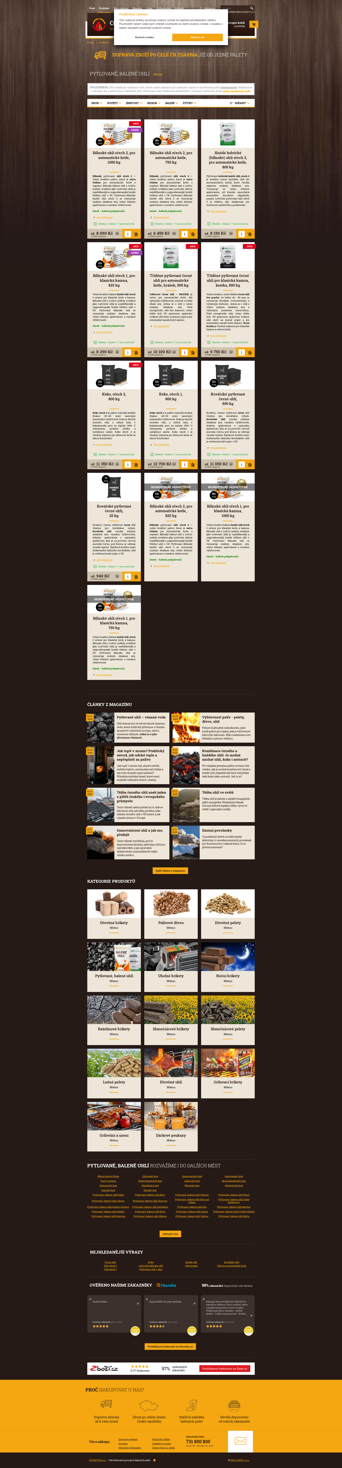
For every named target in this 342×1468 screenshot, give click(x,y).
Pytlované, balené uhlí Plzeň (233, 1194)
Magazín (137, 8)
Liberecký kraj (192, 1180)
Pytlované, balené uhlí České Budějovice (234, 1201)
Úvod (92, 8)
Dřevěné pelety (228, 925)
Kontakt (179, 8)
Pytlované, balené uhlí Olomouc (150, 1200)
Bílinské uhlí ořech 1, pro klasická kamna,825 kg (114, 280)
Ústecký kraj (108, 1190)
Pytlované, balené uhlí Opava (192, 1211)
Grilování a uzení (114, 1137)
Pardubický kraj (150, 1185)
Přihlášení (209, 8)
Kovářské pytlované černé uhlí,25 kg (114, 511)
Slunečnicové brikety (171, 1031)
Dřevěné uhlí (171, 1084)
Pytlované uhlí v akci (150, 1269)
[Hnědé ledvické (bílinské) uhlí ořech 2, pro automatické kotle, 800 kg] (228, 133)
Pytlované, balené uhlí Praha (108, 1194)
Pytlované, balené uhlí (114, 978)
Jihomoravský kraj (192, 1176)
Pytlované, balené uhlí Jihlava (150, 1216)
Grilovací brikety (228, 1084)
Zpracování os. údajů (163, 1447)
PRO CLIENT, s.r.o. (239, 1460)
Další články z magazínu (170, 870)
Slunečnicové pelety (228, 1031)
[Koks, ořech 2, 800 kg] (114, 375)
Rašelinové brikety (114, 1031)
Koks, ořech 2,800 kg (114, 396)
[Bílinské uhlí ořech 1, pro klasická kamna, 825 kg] (114, 256)
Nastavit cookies (144, 37)
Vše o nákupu (120, 8)
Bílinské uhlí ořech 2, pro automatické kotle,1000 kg (114, 157)
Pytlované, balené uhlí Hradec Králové (108, 1206)
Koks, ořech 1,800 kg (171, 396)
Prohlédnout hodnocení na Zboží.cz (224, 1368)
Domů (90, 42)
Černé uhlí (110, 1262)
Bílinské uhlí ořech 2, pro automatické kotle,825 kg (171, 511)
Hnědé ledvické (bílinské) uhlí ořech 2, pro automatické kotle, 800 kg (228, 159)
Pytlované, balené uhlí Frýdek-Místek (234, 1211)
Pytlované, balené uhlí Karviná (108, 1216)
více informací (104, 217)
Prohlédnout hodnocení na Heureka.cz (170, 1346)
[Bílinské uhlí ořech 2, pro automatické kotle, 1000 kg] (114, 133)
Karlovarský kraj (234, 1176)
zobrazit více (170, 1234)
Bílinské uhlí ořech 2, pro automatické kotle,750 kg (171, 157)
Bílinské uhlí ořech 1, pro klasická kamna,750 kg (114, 623)
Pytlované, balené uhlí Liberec (108, 1200)
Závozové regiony (128, 1439)
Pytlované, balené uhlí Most (150, 1211)
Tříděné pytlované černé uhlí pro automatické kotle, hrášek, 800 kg (171, 280)
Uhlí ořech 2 (110, 1265)
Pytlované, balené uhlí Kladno (108, 1211)
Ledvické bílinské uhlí (151, 1265)
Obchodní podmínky (129, 1447)
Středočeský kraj (234, 1185)
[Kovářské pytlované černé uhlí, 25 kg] (114, 487)
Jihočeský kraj (150, 1176)
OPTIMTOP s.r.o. (98, 1460)
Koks (151, 1262)
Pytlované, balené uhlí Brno (150, 1194)
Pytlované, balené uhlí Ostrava (192, 1194)
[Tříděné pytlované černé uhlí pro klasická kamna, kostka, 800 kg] (228, 256)
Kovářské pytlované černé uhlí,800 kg (228, 399)
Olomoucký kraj (108, 1185)
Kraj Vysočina (108, 1180)
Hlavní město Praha (108, 1176)
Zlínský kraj (150, 1190)
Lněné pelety (114, 1084)
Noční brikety (228, 978)
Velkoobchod (163, 8)
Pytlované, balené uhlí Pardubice (150, 1206)
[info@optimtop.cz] (240, 1441)
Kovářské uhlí (231, 1262)
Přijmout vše (197, 37)
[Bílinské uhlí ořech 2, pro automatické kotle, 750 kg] (171, 133)
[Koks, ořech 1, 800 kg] (171, 375)
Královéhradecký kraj (150, 1180)
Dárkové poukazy (171, 1137)
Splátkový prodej (161, 1443)
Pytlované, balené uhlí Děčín (234, 1216)
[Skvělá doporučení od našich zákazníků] (234, 1401)
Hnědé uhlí (191, 1262)
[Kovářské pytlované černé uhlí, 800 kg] (228, 375)
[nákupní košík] (253, 25)
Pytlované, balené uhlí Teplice (191, 1216)
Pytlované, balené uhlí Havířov (234, 1206)
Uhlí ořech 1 (110, 1269)
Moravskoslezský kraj (234, 1180)
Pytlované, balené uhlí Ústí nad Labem (192, 1201)
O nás (149, 8)
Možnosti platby (161, 1439)
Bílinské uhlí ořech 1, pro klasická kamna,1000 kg (228, 511)
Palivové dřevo (171, 925)
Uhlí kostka (191, 1265)
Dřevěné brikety (114, 925)
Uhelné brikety (171, 978)
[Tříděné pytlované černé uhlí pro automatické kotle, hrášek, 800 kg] (171, 256)
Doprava (123, 1443)
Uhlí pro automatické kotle (231, 1265)
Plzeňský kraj (192, 1185)
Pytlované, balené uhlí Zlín (192, 1206)
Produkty (104, 8)
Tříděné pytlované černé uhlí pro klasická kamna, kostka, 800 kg (228, 280)
